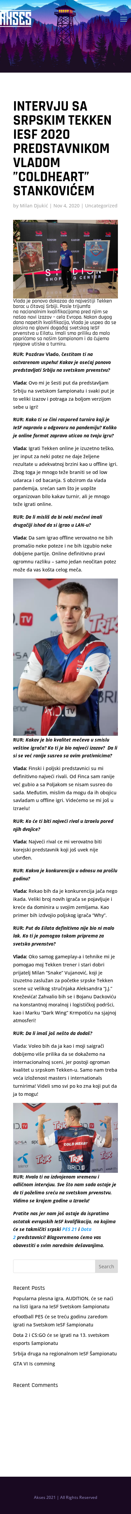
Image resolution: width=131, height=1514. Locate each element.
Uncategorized (101, 205)
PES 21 (69, 1229)
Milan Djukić (34, 205)
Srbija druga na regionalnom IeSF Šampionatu (65, 1353)
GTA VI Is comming (34, 1363)
